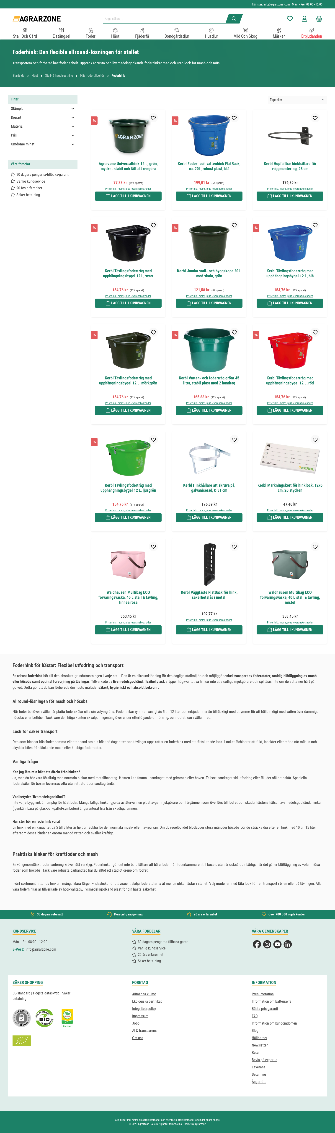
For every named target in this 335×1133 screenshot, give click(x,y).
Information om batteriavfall (272, 1001)
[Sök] (234, 19)
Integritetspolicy (144, 1009)
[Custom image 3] (67, 1018)
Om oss (137, 1038)
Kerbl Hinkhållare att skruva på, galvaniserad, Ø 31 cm (209, 488)
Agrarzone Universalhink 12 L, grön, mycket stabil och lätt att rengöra (128, 166)
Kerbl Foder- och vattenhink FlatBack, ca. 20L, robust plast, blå (209, 166)
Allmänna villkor (144, 994)
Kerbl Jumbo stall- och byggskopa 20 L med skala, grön (209, 273)
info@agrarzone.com (276, 4)
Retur (256, 1052)
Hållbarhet (259, 1038)
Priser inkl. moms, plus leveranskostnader (128, 188)
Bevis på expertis (264, 1060)
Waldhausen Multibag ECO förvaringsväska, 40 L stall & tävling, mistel (290, 597)
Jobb (135, 1023)
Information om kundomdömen (274, 1023)
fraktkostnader (152, 1120)
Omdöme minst (22, 144)
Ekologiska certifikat (147, 1001)
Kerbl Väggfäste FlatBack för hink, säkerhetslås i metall (209, 595)
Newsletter (260, 1045)
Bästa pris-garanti (265, 1009)
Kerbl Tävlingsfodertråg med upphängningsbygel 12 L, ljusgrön (128, 488)
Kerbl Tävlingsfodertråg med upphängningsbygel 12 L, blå (290, 273)
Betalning (259, 1074)
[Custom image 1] (44, 1018)
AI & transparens (144, 1030)
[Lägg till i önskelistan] (153, 117)
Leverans (258, 1067)
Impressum (140, 1016)
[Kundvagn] (317, 19)
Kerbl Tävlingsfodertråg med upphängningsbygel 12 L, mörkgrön (128, 380)
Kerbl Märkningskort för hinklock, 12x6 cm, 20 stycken (290, 488)
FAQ (255, 1016)
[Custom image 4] (22, 1041)
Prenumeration (263, 994)
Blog (255, 1030)
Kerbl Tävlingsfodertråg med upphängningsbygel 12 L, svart (128, 273)
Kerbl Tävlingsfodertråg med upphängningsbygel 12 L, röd (290, 380)
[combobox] (166, 19)
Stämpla (17, 108)
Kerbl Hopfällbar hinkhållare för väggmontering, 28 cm (290, 166)
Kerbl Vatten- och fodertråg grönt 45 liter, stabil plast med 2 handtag (209, 380)
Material (17, 126)
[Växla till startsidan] (37, 19)
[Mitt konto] (304, 19)
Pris (14, 135)
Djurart (16, 117)
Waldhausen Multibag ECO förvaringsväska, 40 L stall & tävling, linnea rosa (128, 597)
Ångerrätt (259, 1082)
